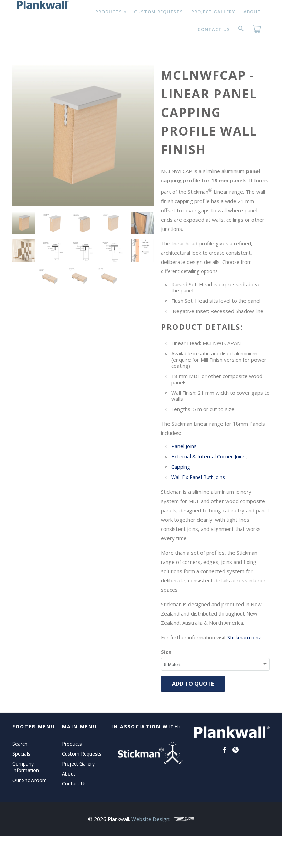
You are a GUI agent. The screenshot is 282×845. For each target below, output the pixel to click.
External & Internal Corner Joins (208, 456)
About (252, 12)
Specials (21, 753)
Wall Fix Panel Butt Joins (198, 477)
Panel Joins (184, 445)
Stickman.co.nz (244, 637)
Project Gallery (213, 12)
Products (110, 12)
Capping (180, 466)
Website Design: (151, 818)
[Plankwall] (42, 5)
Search (20, 743)
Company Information (25, 766)
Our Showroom (29, 780)
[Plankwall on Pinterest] (235, 750)
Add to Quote (193, 683)
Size (166, 651)
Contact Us (214, 29)
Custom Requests (158, 12)
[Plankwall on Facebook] (224, 750)
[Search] (241, 30)
